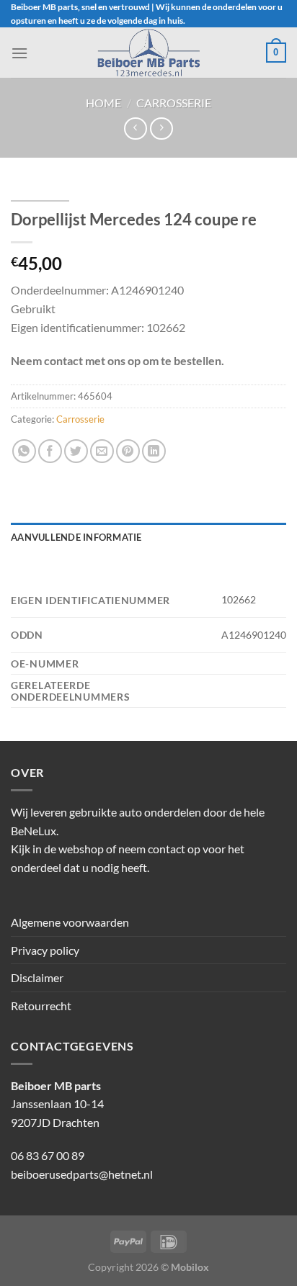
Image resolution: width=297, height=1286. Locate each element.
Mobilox (190, 1267)
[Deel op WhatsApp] (24, 451)
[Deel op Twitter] (76, 451)
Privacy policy (45, 950)
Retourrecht (41, 1005)
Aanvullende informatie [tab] (76, 537)
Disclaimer (37, 977)
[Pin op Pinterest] (128, 451)
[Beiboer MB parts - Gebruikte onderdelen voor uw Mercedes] (148, 52)
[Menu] (19, 53)
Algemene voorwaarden (70, 922)
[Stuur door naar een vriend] (102, 451)
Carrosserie (173, 102)
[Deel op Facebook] (50, 451)
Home (103, 102)
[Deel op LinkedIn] (154, 451)
